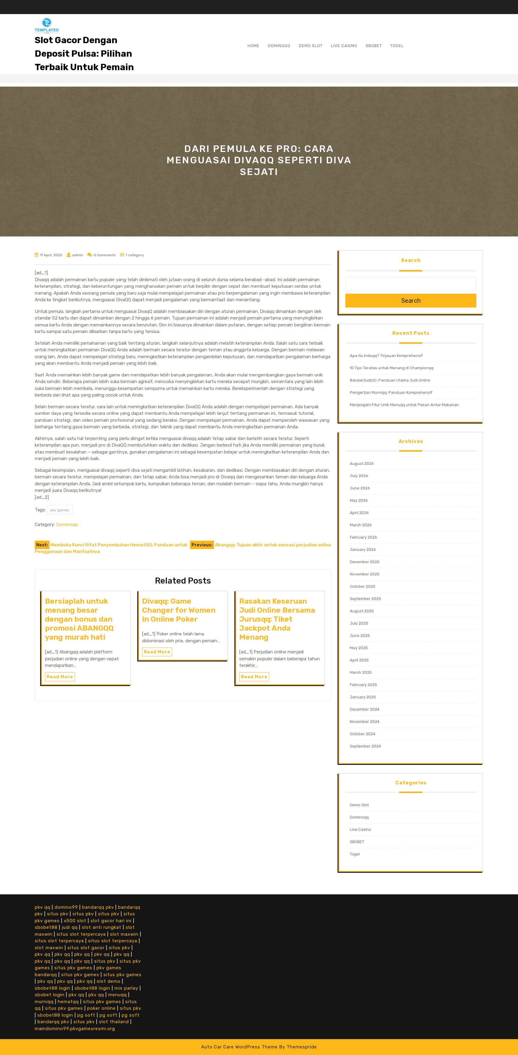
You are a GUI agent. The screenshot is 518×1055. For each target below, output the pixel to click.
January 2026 (363, 549)
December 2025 (365, 562)
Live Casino (344, 45)
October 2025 (362, 586)
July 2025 (359, 623)
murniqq (44, 1001)
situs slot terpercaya (81, 934)
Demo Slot (311, 45)
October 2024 (362, 734)
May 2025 (359, 648)
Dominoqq (279, 45)
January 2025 (363, 697)
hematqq (68, 1001)
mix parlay (126, 988)
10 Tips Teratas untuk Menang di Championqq (391, 368)
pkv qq (42, 907)
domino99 (66, 907)
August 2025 (362, 611)
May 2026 (359, 500)
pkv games (59, 510)
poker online (101, 1008)
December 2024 (365, 709)
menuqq (117, 994)
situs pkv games (73, 967)
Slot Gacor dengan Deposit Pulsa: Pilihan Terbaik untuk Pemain (84, 54)
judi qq (70, 927)
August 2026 (362, 463)
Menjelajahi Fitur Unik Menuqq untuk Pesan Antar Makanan (404, 405)
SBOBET (374, 45)
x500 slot (75, 920)
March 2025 (361, 672)
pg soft (86, 1015)
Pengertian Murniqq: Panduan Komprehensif (391, 392)
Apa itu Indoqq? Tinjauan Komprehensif (386, 355)
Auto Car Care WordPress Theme (239, 1047)
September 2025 (365, 598)
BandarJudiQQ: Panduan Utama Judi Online (390, 380)
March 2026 (361, 525)
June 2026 (360, 488)
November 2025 (365, 574)
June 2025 (360, 635)
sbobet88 (46, 927)
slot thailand (114, 1021)
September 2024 (365, 746)
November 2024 (365, 721)
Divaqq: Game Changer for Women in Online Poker (179, 610)
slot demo (109, 981)
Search (411, 260)
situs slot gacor (86, 947)
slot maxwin (124, 934)
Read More (60, 676)
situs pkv (57, 914)
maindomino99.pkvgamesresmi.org (75, 1028)
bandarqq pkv (98, 907)
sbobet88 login (52, 988)
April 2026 (359, 512)
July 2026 (359, 476)
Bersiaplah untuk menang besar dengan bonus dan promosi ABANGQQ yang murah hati (79, 619)
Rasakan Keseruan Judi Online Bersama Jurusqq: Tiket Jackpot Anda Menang (277, 619)
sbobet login (49, 994)
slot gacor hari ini (111, 920)
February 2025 (363, 684)
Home (254, 45)
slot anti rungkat (101, 927)
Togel (397, 45)
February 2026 (363, 537)
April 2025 (359, 660)
